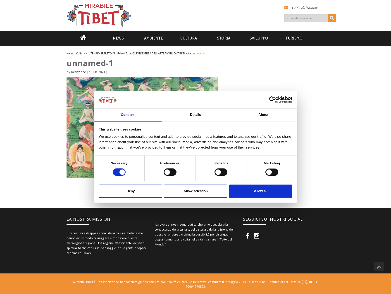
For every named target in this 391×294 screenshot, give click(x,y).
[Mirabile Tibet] (195, 10)
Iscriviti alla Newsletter (304, 7)
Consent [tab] (127, 115)
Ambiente (153, 38)
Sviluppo (259, 38)
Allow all (260, 191)
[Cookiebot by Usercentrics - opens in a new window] (272, 99)
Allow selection (196, 191)
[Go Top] (379, 266)
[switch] (170, 172)
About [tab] (263, 115)
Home (83, 40)
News (118, 38)
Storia (223, 38)
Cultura (188, 38)
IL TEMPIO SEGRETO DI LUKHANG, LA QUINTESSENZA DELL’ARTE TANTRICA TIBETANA (138, 53)
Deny (130, 191)
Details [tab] (195, 115)
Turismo (294, 38)
